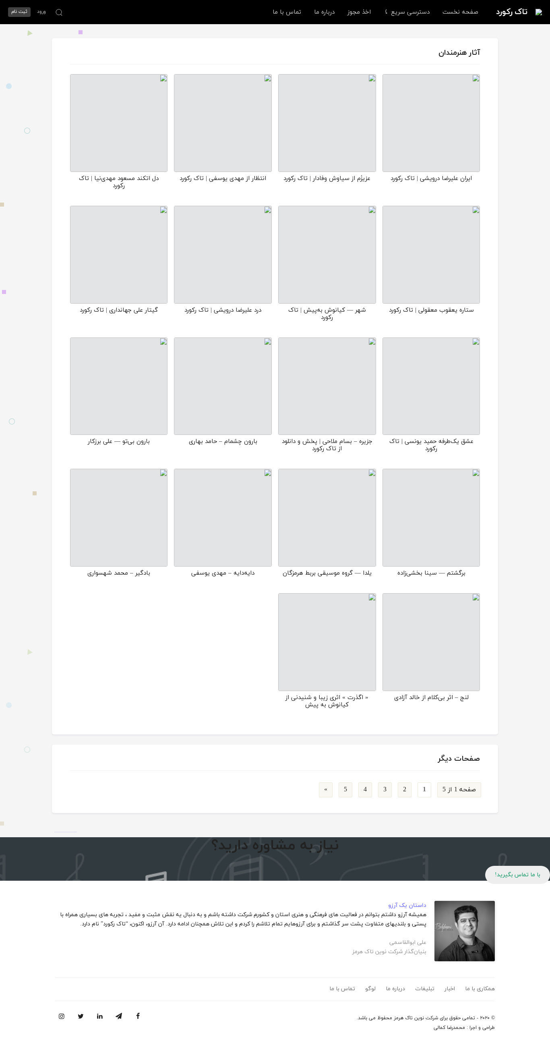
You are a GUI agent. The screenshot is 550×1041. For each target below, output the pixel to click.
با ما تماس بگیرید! (517, 875)
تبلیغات (424, 989)
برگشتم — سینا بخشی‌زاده (431, 573)
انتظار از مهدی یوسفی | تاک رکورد (223, 178)
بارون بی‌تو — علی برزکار (119, 441)
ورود (41, 11)
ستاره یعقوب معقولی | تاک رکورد (431, 310)
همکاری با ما (480, 989)
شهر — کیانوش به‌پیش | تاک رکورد (327, 314)
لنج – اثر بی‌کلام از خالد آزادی (431, 697)
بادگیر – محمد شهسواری (118, 573)
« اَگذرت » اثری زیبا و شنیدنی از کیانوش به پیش (326, 701)
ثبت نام (19, 11)
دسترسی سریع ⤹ (407, 12)
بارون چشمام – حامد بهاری (223, 441)
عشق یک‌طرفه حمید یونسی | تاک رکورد (431, 445)
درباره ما (324, 12)
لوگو (370, 989)
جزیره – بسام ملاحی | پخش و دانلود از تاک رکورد (327, 445)
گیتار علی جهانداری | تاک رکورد (119, 310)
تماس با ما (287, 12)
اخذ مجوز (359, 12)
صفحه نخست (460, 12)
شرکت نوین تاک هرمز (416, 1018)
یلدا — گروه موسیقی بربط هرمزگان (327, 573)
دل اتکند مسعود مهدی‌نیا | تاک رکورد (119, 182)
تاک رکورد (511, 12)
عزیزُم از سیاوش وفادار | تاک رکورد (326, 178)
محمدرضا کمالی (449, 1027)
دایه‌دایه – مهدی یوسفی (222, 573)
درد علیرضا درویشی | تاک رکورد (222, 310)
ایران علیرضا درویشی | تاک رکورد (431, 178)
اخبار (450, 989)
